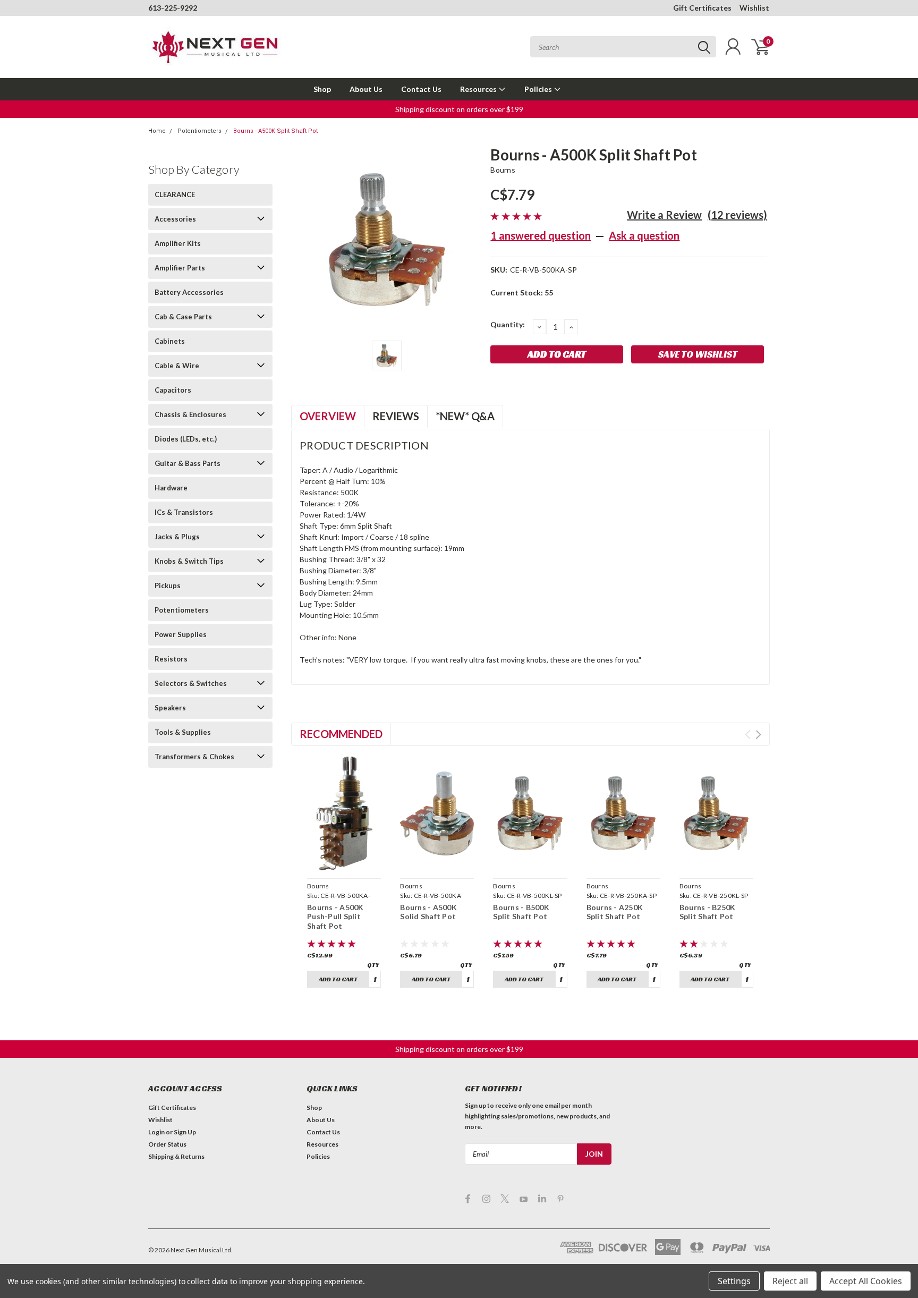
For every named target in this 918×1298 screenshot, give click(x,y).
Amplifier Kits (178, 243)
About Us (366, 89)
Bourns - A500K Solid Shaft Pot (428, 912)
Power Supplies (181, 634)
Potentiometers (199, 131)
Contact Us (421, 89)
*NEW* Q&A (465, 416)
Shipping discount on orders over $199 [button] (459, 109)
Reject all (790, 1281)
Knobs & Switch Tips (189, 561)
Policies (539, 89)
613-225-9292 (172, 7)
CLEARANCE (175, 194)
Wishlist (754, 7)
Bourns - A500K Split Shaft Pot (275, 131)
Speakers (170, 707)
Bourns (502, 169)
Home (157, 131)
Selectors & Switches (191, 683)
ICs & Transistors (184, 512)
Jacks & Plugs (177, 536)
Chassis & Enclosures (190, 414)
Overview (328, 416)
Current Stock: (521, 292)
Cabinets (170, 341)
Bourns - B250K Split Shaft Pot (707, 912)
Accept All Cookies (865, 1281)
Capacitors (173, 390)
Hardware (171, 487)
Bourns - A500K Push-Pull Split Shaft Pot (335, 916)
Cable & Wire (177, 365)
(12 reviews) (737, 214)
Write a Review (664, 214)
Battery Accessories (189, 292)
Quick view (344, 862)
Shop (322, 89)
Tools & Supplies (183, 732)
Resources (479, 89)
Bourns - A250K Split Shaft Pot (614, 912)
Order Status (167, 1144)
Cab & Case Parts (183, 316)
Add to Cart (338, 979)
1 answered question (540, 235)
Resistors (171, 659)
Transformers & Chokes (194, 756)
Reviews (395, 416)
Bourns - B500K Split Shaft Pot (521, 912)
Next (758, 734)
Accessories (175, 219)
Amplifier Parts (180, 268)
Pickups (168, 585)
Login (156, 1132)
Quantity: (507, 324)
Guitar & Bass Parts (187, 463)
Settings (734, 1281)
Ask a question (644, 235)
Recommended (341, 733)
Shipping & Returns (176, 1156)
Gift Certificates (702, 7)
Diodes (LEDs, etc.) (186, 439)
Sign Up (185, 1132)
